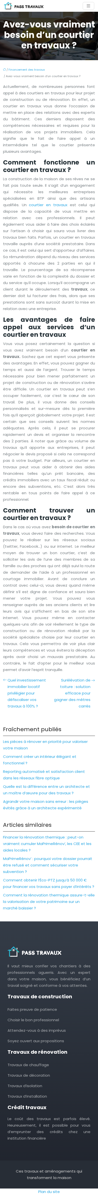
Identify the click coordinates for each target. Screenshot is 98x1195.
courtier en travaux (48, 204)
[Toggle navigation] (88, 6)
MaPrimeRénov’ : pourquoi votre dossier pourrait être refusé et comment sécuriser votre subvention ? (47, 865)
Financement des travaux (27, 70)
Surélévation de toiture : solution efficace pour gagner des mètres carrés (72, 693)
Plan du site (49, 1191)
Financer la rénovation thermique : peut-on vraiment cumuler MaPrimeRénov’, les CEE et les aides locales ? (47, 844)
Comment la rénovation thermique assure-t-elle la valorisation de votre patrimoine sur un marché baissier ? (49, 901)
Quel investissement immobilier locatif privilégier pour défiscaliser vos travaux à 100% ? (27, 693)
